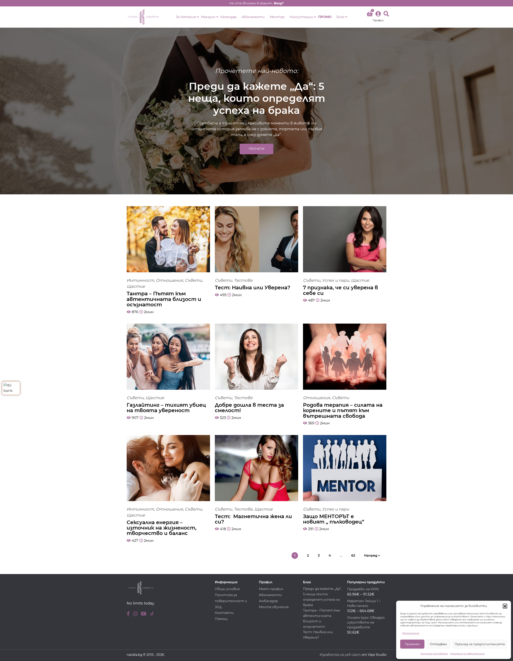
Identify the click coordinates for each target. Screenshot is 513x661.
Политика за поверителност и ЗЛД (231, 601)
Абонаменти (253, 17)
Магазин (208, 17)
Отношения (169, 280)
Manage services (410, 633)
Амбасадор (268, 601)
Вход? (280, 3)
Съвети (193, 280)
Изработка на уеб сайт (340, 655)
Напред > (372, 555)
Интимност (140, 280)
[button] (505, 606)
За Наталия (186, 17)
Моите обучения (274, 607)
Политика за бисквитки (434, 653)
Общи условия (227, 589)
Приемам (412, 644)
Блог (340, 17)
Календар (228, 17)
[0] (370, 14)
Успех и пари (335, 280)
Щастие (136, 286)
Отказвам (438, 644)
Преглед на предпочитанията (480, 644)
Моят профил (271, 589)
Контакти (224, 613)
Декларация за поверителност (467, 653)
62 (353, 555)
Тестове (243, 280)
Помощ (221, 619)
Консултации (301, 17)
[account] (378, 17)
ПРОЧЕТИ (256, 149)
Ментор (277, 17)
